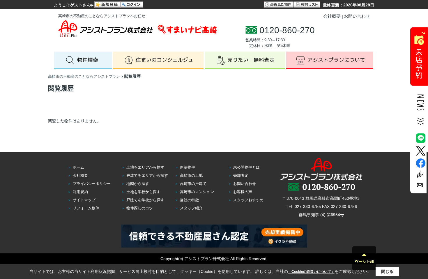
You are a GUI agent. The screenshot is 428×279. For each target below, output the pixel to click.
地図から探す (137, 183)
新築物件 (187, 167)
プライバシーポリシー (92, 183)
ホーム (78, 167)
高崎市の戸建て (193, 183)
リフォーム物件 (86, 208)
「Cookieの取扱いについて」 (311, 272)
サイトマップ (84, 200)
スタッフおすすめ (248, 200)
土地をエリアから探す (145, 167)
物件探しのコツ (139, 208)
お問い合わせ (357, 16)
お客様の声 (242, 192)
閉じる (387, 271)
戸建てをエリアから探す (147, 175)
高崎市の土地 (191, 175)
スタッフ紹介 (191, 208)
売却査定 (240, 175)
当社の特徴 (189, 200)
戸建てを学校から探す (145, 200)
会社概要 (332, 16)
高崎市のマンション (197, 192)
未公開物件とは (246, 167)
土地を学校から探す (143, 192)
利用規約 (80, 192)
